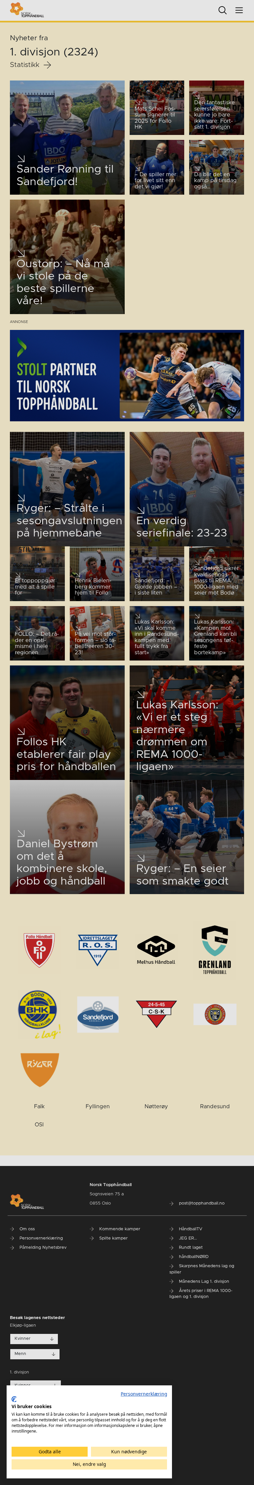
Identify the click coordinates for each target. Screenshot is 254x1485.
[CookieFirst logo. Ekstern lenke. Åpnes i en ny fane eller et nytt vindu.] (14, 1399)
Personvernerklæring (144, 1394)
